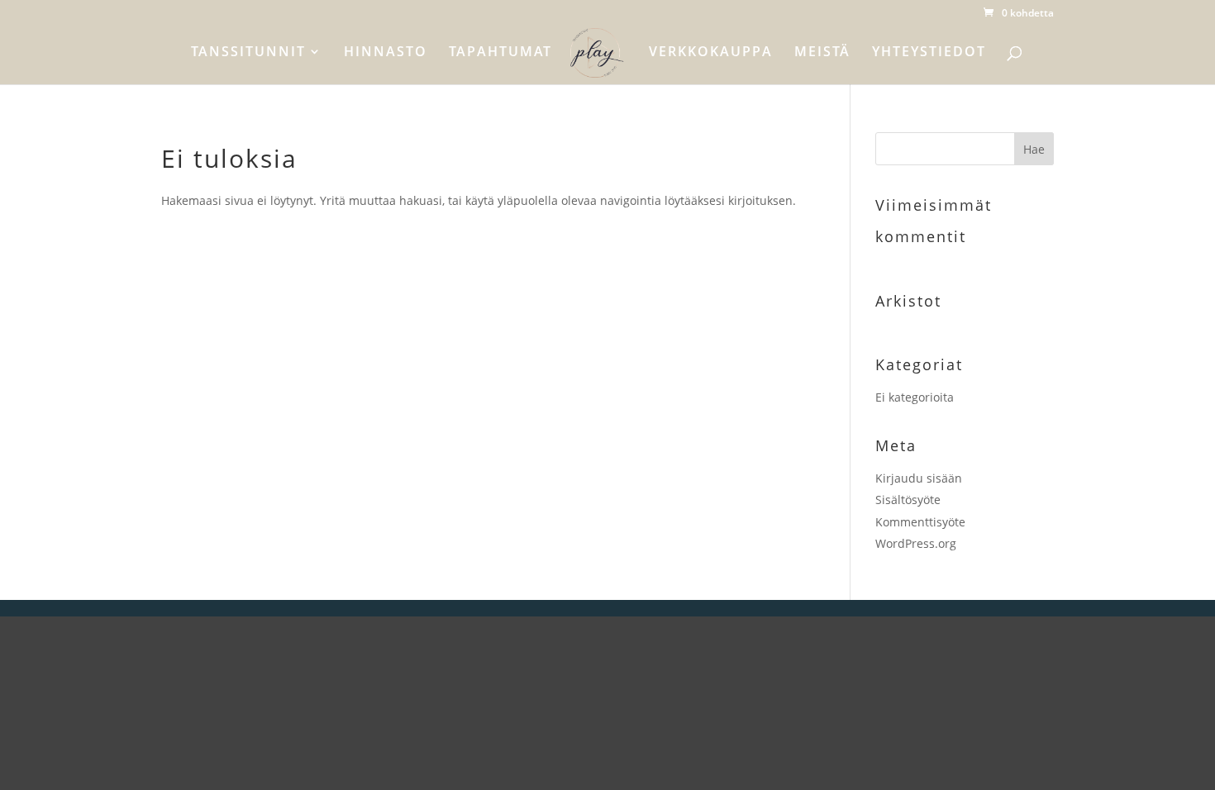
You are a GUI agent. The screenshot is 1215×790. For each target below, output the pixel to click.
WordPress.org (915, 543)
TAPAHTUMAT (500, 52)
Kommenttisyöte (920, 522)
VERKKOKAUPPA (711, 52)
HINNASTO (385, 52)
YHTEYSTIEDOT (929, 52)
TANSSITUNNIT (248, 52)
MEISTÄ (822, 52)
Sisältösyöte (908, 499)
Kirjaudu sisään (918, 478)
